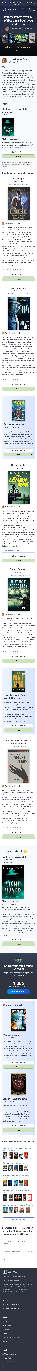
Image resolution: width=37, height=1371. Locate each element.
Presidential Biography (12, 1252)
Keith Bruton (20, 468)
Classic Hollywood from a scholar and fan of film (18, 1191)
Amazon (18, 156)
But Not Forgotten (18, 569)
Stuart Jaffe (19, 291)
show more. (19, 147)
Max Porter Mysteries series (20, 294)
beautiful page (15, 973)
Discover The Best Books (11, 1304)
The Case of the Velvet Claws (18, 740)
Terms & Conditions (9, 1362)
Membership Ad (30, 398)
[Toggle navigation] (33, 10)
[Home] (9, 9)
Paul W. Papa (26, 29)
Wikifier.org (18, 1280)
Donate (5, 1341)
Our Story (5, 1321)
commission (26, 162)
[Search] (24, 10)
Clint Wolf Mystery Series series (20, 575)
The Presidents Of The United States (14, 1242)
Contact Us (6, 1333)
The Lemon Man (18, 465)
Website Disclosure (9, 1366)
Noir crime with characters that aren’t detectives (16, 1177)
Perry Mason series (20, 746)
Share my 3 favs (19, 991)
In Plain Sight (18, 178)
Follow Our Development (11, 1308)
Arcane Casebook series (20, 184)
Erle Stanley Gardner (19, 743)
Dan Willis (19, 181)
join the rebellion (23, 164)
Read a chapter (20, 152)
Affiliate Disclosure (9, 1354)
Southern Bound (18, 288)
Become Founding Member (12, 1337)
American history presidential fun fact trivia (18, 1205)
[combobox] (24, 10)
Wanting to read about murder (13, 1163)
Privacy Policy (7, 1358)
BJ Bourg (19, 572)
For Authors (6, 1325)
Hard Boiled (8, 1260)
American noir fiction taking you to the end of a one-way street (17, 1149)
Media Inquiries (7, 1329)
